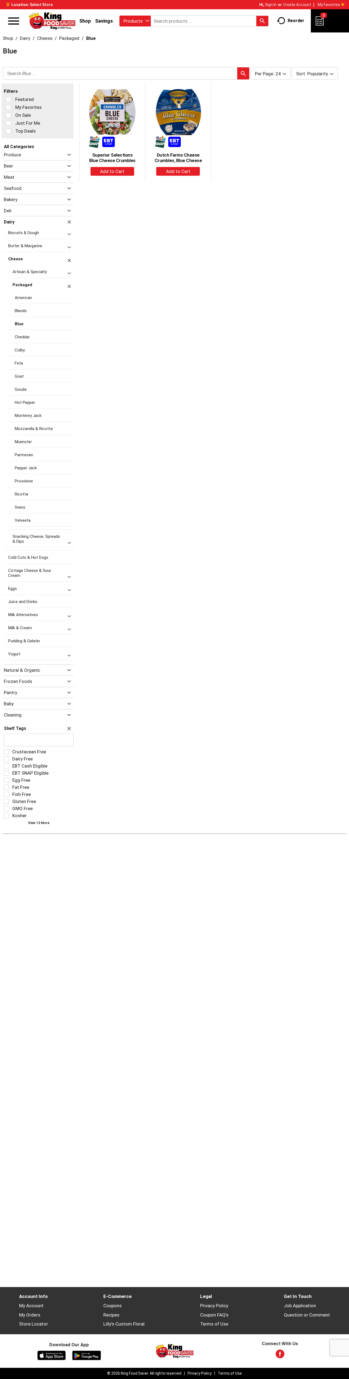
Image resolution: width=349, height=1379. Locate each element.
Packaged (69, 38)
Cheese (44, 38)
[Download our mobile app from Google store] (86, 1355)
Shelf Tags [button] (15, 728)
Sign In (270, 4)
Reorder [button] (296, 20)
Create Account (297, 4)
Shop (85, 21)
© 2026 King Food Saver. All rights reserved (144, 1373)
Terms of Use (214, 1324)
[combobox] (135, 21)
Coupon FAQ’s (214, 1315)
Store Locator (33, 1324)
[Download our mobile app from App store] (51, 1355)
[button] (68, 155)
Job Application (300, 1305)
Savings (104, 21)
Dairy (25, 38)
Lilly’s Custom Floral (124, 1324)
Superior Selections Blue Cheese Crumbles (112, 157)
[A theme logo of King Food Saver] (52, 21)
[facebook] (280, 1355)
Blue (91, 38)
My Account (31, 1305)
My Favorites (329, 4)
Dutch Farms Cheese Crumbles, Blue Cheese (178, 157)
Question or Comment (307, 1315)
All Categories (19, 146)
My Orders (29, 1315)
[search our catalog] (262, 21)
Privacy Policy (214, 1305)
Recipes (111, 1315)
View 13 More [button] (38, 823)
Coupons (112, 1305)
